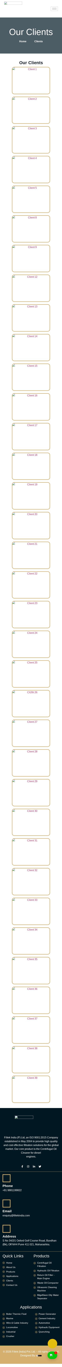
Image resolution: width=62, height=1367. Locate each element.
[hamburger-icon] (54, 8)
